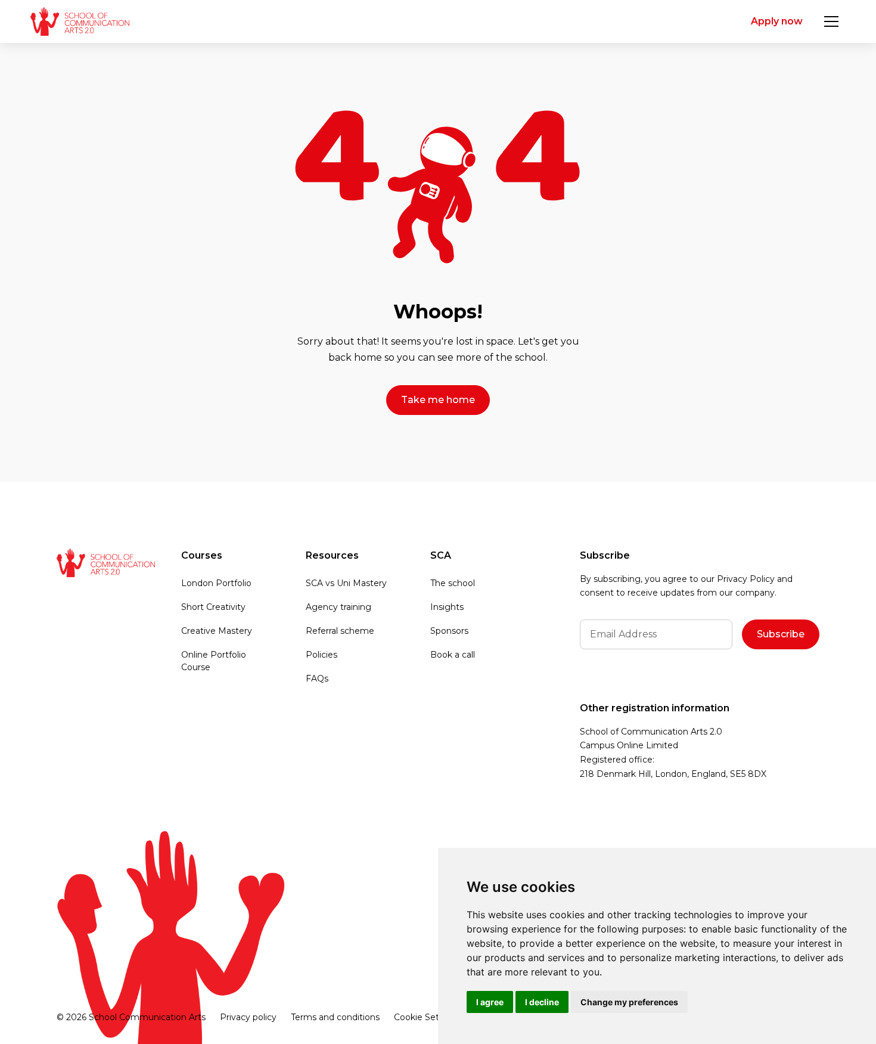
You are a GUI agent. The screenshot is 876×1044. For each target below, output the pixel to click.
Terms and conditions (335, 1017)
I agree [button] (490, 1002)
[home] (79, 21)
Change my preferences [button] (629, 1002)
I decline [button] (542, 1002)
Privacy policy (248, 1017)
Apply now (777, 21)
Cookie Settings (427, 1017)
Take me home (438, 399)
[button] (831, 21)
